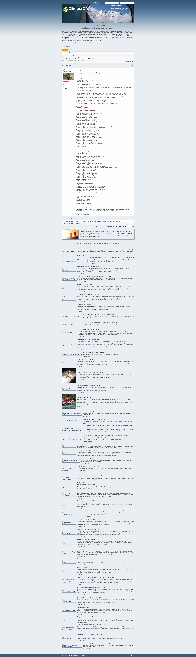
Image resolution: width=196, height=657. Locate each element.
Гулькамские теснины (84, 248)
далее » (131, 61)
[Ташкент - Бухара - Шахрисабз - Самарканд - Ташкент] (72, 646)
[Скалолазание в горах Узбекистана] (69, 270)
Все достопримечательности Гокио (88, 294)
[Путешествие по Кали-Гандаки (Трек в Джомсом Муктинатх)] (69, 582)
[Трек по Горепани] (69, 571)
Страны (83, 226)
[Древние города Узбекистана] (69, 487)
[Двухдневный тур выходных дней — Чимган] (72, 414)
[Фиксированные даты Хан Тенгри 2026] (72, 354)
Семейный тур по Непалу (85, 304)
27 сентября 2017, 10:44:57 (81, 70)
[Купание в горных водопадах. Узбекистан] (69, 382)
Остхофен (127, 231)
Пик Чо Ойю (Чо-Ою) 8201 (123, 35)
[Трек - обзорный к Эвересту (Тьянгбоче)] (69, 601)
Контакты (104, 226)
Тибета (81, 37)
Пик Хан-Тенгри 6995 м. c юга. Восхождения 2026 (103, 322)
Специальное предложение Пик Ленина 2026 (95, 458)
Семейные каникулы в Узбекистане (88, 339)
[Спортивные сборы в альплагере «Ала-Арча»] (69, 334)
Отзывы (77, 226)
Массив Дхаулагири (88, 35)
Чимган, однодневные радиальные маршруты (91, 475)
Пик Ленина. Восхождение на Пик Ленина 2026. (92, 624)
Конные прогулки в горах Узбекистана (89, 385)
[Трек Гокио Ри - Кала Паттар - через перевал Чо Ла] (72, 318)
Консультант (68, 70)
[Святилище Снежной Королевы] (69, 562)
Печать (132, 65)
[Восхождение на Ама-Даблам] (69, 523)
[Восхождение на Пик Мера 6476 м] (69, 543)
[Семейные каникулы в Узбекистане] (69, 345)
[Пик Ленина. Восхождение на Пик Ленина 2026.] (69, 629)
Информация (96, 226)
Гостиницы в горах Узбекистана (89, 466)
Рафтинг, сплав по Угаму (84, 397)
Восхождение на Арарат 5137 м (87, 501)
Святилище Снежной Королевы (87, 559)
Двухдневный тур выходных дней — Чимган (97, 411)
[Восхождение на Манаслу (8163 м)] (69, 446)
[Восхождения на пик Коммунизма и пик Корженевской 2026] (74, 514)
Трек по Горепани (82, 567)
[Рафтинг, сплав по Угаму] (69, 408)
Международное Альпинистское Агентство (91, 235)
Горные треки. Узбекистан (85, 359)
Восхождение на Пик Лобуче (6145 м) (88, 529)
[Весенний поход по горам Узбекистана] (72, 422)
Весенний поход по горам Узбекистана (95, 419)
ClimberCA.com (66, 226)
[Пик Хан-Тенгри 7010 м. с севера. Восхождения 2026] (69, 279)
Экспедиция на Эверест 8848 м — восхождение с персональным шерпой (106, 435)
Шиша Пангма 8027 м (67, 37)
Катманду (118, 231)
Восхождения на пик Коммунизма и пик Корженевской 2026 (106, 511)
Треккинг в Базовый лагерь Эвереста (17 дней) (91, 587)
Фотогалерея (89, 226)
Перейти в (109, 226)
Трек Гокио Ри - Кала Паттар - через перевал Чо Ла (98, 314)
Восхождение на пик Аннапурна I (87, 450)
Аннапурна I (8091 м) (67, 35)
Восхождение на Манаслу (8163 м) (88, 444)
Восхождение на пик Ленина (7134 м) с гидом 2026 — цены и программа (111, 257)
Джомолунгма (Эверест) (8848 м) (121, 34)
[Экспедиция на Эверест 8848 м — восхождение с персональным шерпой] (72, 439)
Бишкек (102, 231)
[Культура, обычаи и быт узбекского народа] (69, 638)
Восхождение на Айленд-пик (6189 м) (89, 549)
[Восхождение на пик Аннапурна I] (69, 453)
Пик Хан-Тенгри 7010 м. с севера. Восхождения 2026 (94, 276)
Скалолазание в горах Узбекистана (88, 266)
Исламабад (112, 231)
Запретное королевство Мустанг (87, 617)
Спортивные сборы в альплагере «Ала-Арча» (91, 329)
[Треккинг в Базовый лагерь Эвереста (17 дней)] (69, 591)
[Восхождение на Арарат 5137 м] (69, 505)
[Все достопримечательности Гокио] (69, 299)
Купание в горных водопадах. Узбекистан (90, 372)
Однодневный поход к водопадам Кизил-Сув (91, 491)
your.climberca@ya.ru (95, 40)
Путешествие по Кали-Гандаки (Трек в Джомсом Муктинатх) (95, 577)
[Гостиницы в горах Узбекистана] (70, 470)
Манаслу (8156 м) (77, 35)
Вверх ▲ (132, 655)
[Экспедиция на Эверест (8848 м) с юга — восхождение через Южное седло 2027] (73, 430)
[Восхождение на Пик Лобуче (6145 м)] (69, 533)
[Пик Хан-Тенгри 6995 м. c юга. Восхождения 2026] (74, 324)
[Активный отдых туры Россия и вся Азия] (63, 86)
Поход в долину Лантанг (85, 607)
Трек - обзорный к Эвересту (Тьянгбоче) (89, 597)
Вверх (63, 218)
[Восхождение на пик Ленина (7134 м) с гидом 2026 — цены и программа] (74, 261)
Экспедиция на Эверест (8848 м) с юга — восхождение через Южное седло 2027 (109, 426)
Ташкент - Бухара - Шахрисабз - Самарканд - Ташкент (99, 643)
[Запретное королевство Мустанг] (69, 620)
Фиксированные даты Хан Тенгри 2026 (95, 352)
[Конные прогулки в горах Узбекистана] (69, 389)
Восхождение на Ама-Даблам (86, 519)
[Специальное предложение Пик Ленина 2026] (71, 461)
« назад (127, 61)
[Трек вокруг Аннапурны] (69, 288)
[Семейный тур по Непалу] (69, 308)
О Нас (72, 226)
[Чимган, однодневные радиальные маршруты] (69, 479)
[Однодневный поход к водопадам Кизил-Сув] (69, 495)
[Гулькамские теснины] (69, 251)
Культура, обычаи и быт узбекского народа (90, 634)
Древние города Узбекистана (86, 484)
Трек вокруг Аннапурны (84, 284)
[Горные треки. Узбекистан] (69, 363)
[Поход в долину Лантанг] (69, 610)
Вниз (63, 65)
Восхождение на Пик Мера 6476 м (87, 539)
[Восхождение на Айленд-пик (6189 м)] (69, 553)
